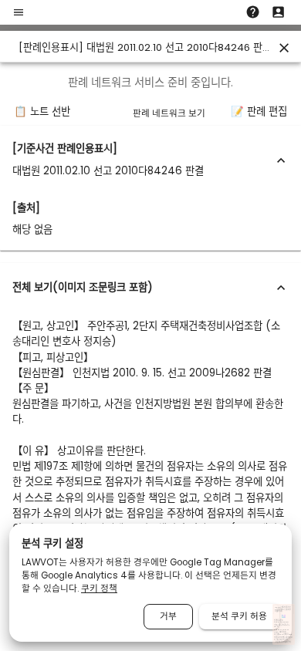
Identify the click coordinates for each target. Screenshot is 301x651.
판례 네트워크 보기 (169, 113)
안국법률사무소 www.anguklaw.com (281, 621)
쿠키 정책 (99, 588)
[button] (150, 160)
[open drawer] (18, 12)
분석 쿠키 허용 (239, 616)
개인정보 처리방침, (279, 637)
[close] (284, 48)
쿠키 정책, (279, 640)
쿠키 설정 (284, 640)
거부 (168, 616)
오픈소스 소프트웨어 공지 (283, 642)
